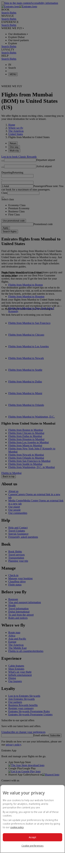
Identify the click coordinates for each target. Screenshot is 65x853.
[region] (32, 819)
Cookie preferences (32, 845)
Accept (32, 837)
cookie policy (17, 827)
